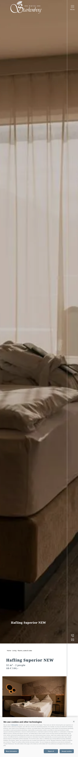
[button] (74, 721)
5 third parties (14, 725)
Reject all (51, 751)
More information (11, 751)
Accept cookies (67, 751)
